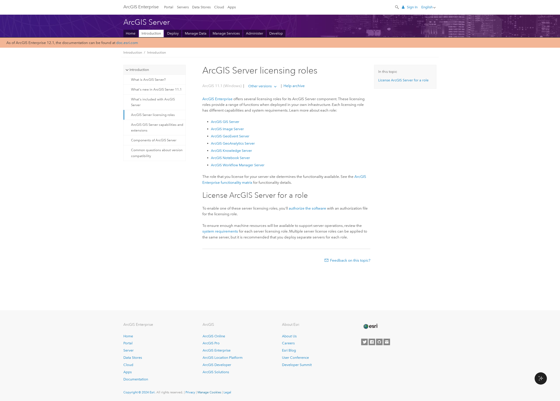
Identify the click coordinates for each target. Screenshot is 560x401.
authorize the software (307, 208)
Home (130, 33)
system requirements (220, 231)
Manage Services (226, 33)
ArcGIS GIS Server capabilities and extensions (157, 127)
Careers (288, 343)
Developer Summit (297, 365)
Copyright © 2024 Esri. (139, 392)
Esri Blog (289, 350)
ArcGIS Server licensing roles (153, 115)
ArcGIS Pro (211, 343)
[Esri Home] (370, 326)
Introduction (151, 33)
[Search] (397, 7)
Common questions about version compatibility (157, 153)
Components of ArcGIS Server (153, 140)
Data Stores (201, 7)
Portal (168, 7)
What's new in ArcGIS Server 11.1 (156, 89)
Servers (183, 7)
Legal (227, 392)
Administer (254, 33)
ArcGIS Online (214, 336)
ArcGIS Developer (217, 365)
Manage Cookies (209, 392)
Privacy (190, 392)
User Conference (295, 357)
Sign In (412, 7)
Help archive (294, 86)
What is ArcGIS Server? (148, 80)
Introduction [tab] (139, 70)
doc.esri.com (127, 42)
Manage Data (195, 33)
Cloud (219, 7)
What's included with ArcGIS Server (153, 102)
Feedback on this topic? (350, 260)
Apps (232, 7)
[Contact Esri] (386, 342)
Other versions (260, 86)
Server (128, 350)
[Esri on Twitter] (364, 342)
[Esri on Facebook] (372, 342)
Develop (276, 33)
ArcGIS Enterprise (141, 6)
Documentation (135, 379)
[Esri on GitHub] (379, 342)
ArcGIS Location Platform (223, 357)
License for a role (403, 80)
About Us (289, 336)
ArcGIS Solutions (216, 372)
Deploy (173, 33)
